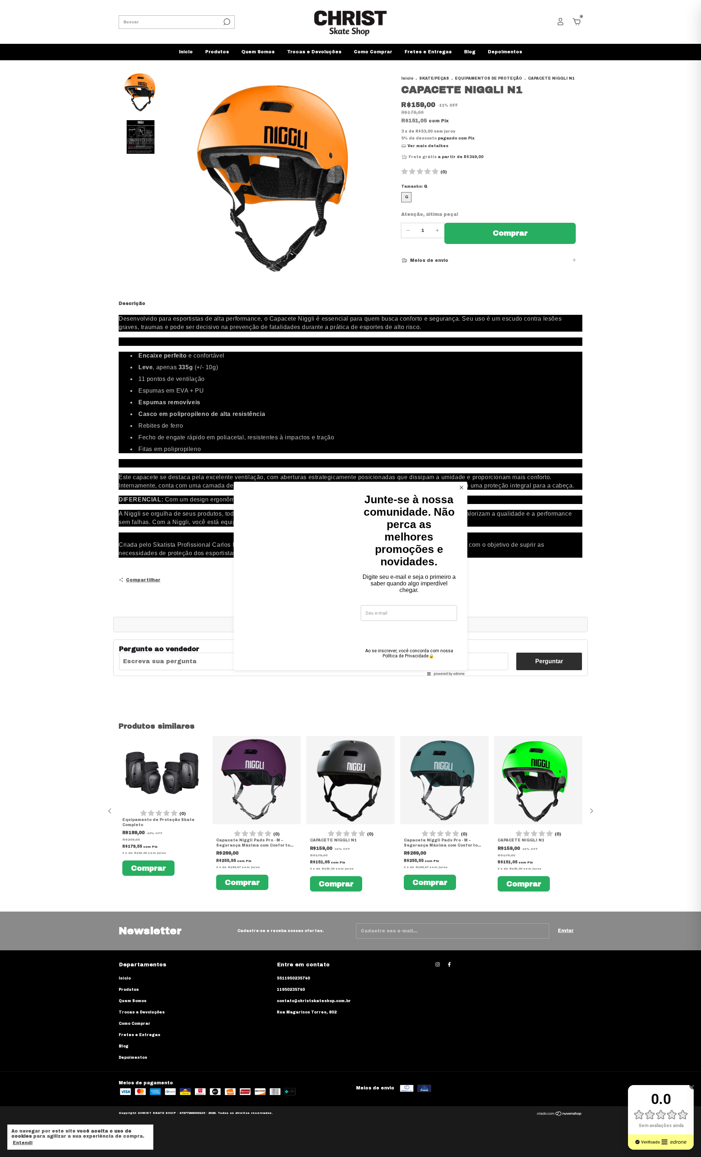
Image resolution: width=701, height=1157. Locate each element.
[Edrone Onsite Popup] (350, 578)
